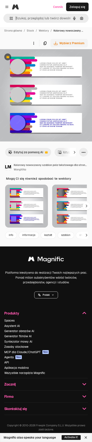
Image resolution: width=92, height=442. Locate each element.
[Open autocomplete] (9, 18)
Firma (8, 396)
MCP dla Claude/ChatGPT (26, 352)
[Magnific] (46, 260)
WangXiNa (20, 169)
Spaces (9, 320)
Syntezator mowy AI (18, 341)
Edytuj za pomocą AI (25, 153)
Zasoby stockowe (16, 347)
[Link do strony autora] (8, 167)
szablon (65, 235)
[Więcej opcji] (33, 43)
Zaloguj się (77, 7)
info (11, 235)
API (6, 362)
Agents (12, 357)
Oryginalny (29, 57)
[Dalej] (74, 152)
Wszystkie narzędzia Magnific (24, 373)
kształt (48, 235)
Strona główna (13, 30)
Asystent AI (12, 326)
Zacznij (10, 384)
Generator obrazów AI (19, 331)
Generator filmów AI (18, 336)
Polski (46, 295)
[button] (46, 295)
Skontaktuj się (15, 408)
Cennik (58, 7)
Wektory (44, 30)
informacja (28, 235)
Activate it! (71, 437)
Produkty (11, 313)
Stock (30, 30)
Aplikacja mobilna (16, 368)
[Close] (85, 437)
